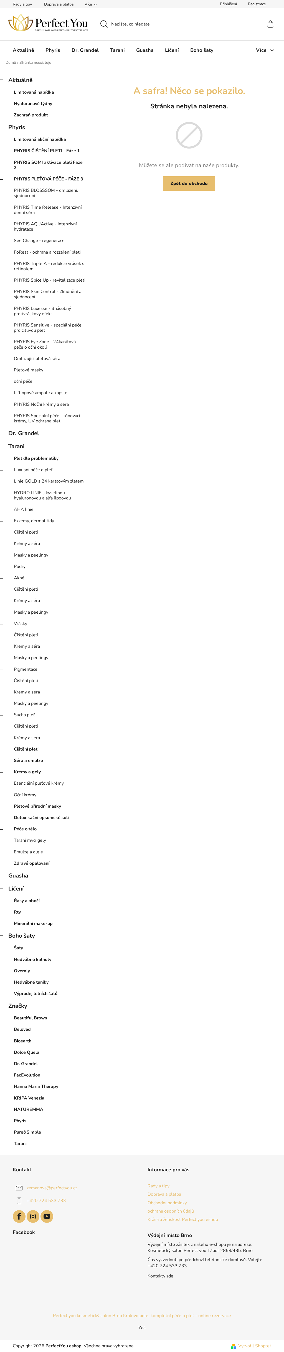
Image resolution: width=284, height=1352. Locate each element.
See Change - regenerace (39, 241)
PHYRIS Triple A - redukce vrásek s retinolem (49, 266)
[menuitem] (23, 50)
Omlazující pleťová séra (37, 359)
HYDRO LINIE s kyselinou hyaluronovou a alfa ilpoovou (42, 495)
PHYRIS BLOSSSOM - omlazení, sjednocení (46, 193)
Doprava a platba (58, 4)
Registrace (257, 4)
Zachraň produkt (31, 115)
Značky (17, 1006)
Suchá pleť (24, 715)
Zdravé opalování (31, 863)
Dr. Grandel (23, 433)
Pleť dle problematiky (36, 458)
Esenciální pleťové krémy (39, 783)
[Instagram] (33, 1216)
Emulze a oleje (28, 852)
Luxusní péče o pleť (33, 470)
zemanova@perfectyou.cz (52, 1188)
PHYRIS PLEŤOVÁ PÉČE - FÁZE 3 (48, 179)
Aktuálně (20, 80)
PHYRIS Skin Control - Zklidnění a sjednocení (47, 294)
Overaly (22, 971)
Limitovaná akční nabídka (40, 139)
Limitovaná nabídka (34, 92)
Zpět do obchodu (189, 183)
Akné (19, 578)
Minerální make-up (33, 923)
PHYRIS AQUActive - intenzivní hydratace (45, 226)
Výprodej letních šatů (35, 994)
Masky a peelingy (31, 555)
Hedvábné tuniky (31, 982)
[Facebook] (19, 1216)
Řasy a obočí (27, 901)
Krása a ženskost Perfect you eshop (183, 1219)
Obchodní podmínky (167, 1203)
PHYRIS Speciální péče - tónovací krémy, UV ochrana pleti (47, 418)
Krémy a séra (27, 543)
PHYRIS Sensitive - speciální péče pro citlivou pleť (48, 327)
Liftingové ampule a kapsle (40, 393)
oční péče (23, 381)
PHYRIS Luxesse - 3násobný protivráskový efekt (42, 311)
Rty (17, 912)
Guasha (18, 875)
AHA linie (24, 509)
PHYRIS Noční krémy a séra (41, 404)
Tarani (16, 446)
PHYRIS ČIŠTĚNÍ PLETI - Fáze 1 (47, 151)
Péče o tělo (25, 829)
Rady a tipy (22, 4)
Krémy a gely (27, 772)
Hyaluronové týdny (33, 104)
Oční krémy (25, 795)
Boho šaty (21, 936)
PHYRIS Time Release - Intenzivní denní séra (48, 210)
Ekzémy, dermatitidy (34, 521)
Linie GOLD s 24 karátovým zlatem (49, 481)
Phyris (16, 127)
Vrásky (20, 624)
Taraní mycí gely (30, 840)
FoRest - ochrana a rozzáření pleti (47, 252)
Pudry (20, 566)
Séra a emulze (28, 760)
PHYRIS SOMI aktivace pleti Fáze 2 (48, 165)
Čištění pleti (26, 532)
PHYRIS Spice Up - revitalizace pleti (49, 280)
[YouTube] (46, 1216)
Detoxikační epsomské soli (41, 818)
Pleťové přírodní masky (37, 806)
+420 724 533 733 (46, 1201)
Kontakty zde (160, 1276)
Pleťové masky (28, 370)
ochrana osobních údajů (171, 1211)
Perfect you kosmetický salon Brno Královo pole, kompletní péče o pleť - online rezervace (142, 1316)
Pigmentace (25, 669)
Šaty (18, 948)
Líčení (16, 888)
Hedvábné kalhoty (32, 959)
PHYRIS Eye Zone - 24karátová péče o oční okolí (45, 344)
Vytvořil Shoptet (254, 1346)
